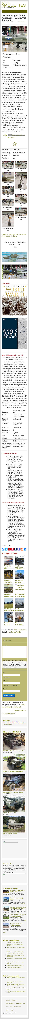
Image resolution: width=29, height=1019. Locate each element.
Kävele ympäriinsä (20, 630)
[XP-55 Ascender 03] (8, 177)
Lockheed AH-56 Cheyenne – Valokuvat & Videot (18, 915)
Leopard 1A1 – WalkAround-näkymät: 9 (15, 951)
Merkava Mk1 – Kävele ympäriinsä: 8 (15, 965)
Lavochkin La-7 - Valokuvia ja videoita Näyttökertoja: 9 (15, 955)
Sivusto (5, 689)
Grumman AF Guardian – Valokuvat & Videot (17, 924)
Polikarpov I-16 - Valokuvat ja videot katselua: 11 (15, 944)
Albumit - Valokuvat (10, 1003)
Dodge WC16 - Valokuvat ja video (13, 771)
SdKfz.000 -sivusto (21, 21)
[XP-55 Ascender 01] (8, 164)
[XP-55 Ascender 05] (21, 180)
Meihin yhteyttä (17, 1006)
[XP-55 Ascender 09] (8, 219)
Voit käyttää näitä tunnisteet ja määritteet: (13, 660)
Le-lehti (7, 1010)
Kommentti (4, 645)
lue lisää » (14, 896)
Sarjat (12, 1010)
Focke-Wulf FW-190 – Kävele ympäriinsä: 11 (16, 948)
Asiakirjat (8, 1000)
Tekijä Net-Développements (10, 1013)
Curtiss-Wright (16, 632)
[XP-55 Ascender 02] (21, 164)
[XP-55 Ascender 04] (8, 190)
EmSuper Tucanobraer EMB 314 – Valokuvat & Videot (18, 907)
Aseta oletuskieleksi (7, 724)
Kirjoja (7, 1006)
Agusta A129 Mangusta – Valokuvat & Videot (17, 891)
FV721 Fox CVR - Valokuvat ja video (13, 751)
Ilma (8, 632)
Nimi (4, 672)
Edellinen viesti (9, 713)
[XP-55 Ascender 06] (21, 198)
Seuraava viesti (20, 710)
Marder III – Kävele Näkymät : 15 (14, 942)
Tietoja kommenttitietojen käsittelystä (13, 706)
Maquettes (14, 1000)
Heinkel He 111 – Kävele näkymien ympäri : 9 (16, 959)
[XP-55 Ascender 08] (21, 212)
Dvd (11, 1006)
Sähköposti (5, 680)
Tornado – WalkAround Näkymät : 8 (15, 967)
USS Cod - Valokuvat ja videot (16, 898)
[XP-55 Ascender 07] (8, 202)
